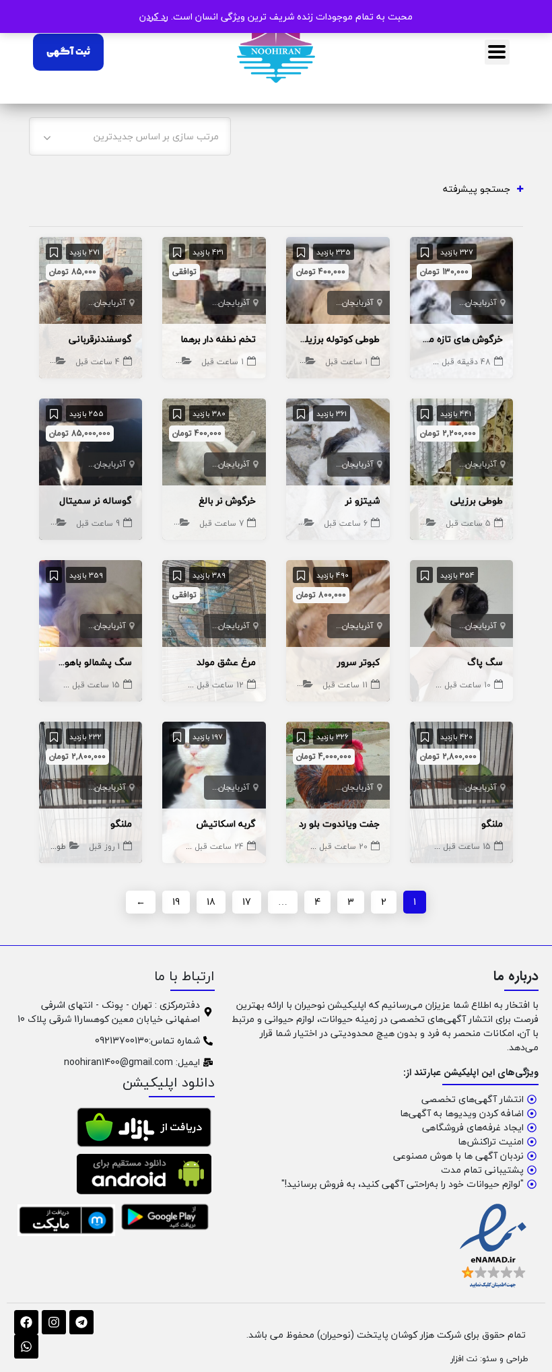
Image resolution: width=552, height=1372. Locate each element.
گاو (48, 523)
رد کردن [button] (153, 16)
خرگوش (163, 523)
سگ (293, 523)
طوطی (291, 362)
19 (176, 901)
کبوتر (290, 685)
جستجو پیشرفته (476, 188)
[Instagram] (54, 1322)
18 (211, 901)
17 (246, 901)
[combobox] (130, 136)
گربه (164, 846)
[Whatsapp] (26, 1346)
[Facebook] (26, 1322)
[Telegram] (81, 1322)
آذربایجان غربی (471, 303)
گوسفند (39, 362)
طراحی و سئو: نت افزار (489, 1358)
